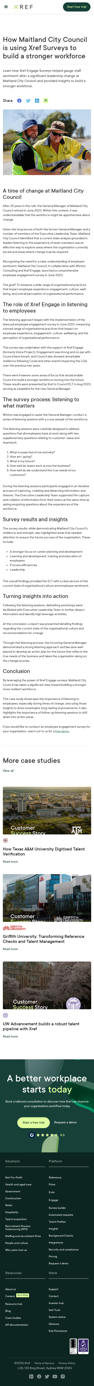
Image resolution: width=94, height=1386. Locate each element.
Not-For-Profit (13, 1177)
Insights (53, 1228)
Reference (55, 1177)
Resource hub (13, 1304)
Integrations (56, 1242)
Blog (8, 1310)
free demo (62, 731)
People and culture (16, 1243)
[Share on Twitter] (28, 100)
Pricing (53, 1256)
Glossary (54, 1323)
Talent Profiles (57, 1221)
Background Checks (61, 1235)
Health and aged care (18, 1184)
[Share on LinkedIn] (37, 100)
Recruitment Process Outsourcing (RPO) (17, 1228)
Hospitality (11, 1212)
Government (12, 1191)
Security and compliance (64, 1249)
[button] (6, 7)
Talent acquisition (16, 1219)
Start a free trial (33, 1122)
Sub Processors (58, 1330)
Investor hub (56, 1303)
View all (8, 771)
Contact (54, 1296)
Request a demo (65, 1122)
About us (10, 1289)
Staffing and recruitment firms (23, 1236)
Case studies (13, 1317)
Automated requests (61, 1214)
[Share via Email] (46, 100)
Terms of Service (44, 1363)
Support (53, 1289)
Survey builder (57, 1207)
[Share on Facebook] (19, 100)
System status (57, 1317)
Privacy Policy (67, 1363)
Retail (8, 1205)
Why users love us (16, 1250)
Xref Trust (54, 1310)
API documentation (16, 1324)
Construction (13, 1198)
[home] (23, 7)
